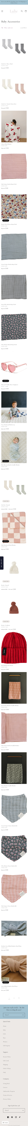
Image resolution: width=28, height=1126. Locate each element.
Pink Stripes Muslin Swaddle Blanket (10, 745)
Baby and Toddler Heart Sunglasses (9, 384)
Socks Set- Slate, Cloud (7, 64)
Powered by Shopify (16, 1125)
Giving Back (6, 1083)
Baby (4, 1030)
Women (5, 1042)
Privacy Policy (7, 1099)
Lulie (12, 1125)
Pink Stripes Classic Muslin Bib (8, 906)
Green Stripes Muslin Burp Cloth (9, 264)
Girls (4, 1034)
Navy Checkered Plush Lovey (8, 424)
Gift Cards (6, 1060)
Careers (5, 1087)
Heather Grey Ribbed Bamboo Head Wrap (11, 946)
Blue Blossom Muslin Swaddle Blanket (10, 465)
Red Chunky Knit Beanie (7, 665)
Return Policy (7, 1057)
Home (4, 1026)
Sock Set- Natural (5, 505)
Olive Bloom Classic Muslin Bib (9, 866)
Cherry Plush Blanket (6, 144)
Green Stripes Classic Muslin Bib (9, 825)
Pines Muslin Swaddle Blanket (8, 785)
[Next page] (19, 998)
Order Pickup (6, 1068)
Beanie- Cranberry (5, 625)
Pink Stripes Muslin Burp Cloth (8, 184)
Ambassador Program (9, 1091)
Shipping (5, 1064)
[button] (2, 11)
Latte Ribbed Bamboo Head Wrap (9, 986)
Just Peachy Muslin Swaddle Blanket (10, 705)
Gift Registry (6, 1045)
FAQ (4, 1072)
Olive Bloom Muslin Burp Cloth (9, 344)
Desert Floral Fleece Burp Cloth (9, 224)
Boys (4, 1038)
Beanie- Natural (5, 585)
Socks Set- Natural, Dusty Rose (8, 104)
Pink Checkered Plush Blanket (8, 545)
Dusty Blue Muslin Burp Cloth (8, 304)
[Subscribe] (23, 1015)
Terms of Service (7, 1095)
